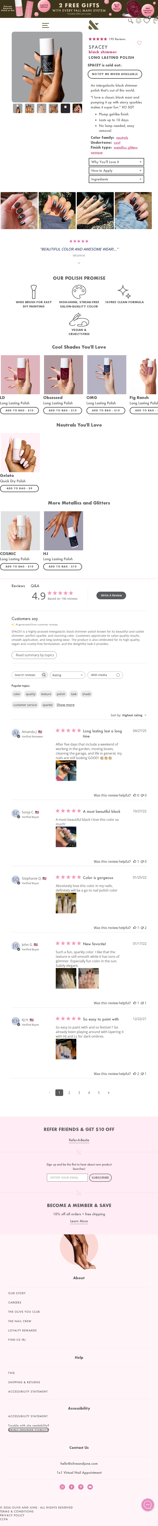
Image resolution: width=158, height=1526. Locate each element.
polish (61, 694)
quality (30, 694)
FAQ (11, 1372)
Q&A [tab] (35, 585)
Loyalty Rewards (22, 1330)
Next (78, 109)
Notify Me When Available (115, 74)
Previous (16, 109)
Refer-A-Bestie (79, 1140)
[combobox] (67, 675)
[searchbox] (26, 675)
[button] (19, 210)
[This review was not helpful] (142, 927)
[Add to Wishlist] (139, 43)
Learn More (79, 1221)
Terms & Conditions (17, 1511)
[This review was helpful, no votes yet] (134, 795)
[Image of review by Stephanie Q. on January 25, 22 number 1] (66, 903)
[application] (147, 1505)
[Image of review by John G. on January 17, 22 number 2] (88, 978)
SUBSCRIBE (100, 1177)
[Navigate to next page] (109, 1092)
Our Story (17, 1293)
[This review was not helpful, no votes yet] (142, 795)
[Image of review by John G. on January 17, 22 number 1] (66, 978)
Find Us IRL (17, 1339)
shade (86, 694)
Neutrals (122, 137)
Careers (14, 1302)
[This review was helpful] (134, 1073)
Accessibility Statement (28, 1391)
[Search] (131, 23)
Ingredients (99, 179)
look (74, 694)
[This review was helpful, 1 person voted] (134, 861)
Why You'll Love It (105, 162)
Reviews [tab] (18, 585)
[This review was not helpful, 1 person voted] (142, 1003)
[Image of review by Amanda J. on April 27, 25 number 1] (66, 770)
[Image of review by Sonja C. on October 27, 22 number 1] (66, 837)
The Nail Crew (19, 1321)
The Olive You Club (24, 1311)
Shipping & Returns (24, 1382)
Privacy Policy (12, 1515)
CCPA (4, 1519)
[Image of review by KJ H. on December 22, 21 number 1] (66, 1049)
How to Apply (102, 170)
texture (46, 694)
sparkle (48, 705)
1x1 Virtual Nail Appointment (79, 1472)
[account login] (139, 21)
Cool (117, 142)
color (16, 694)
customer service (25, 705)
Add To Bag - (22, 410)
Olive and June (24, 1507)
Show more (65, 705)
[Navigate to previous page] (49, 1092)
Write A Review (111, 595)
